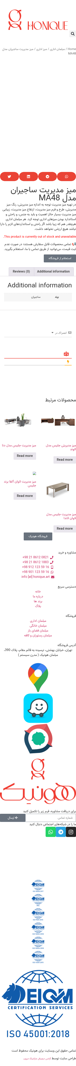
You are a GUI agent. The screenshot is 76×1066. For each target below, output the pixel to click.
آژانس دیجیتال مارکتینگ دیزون (37, 1059)
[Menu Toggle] (38, 7)
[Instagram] (71, 832)
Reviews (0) (21, 271)
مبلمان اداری (57, 49)
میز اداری (41, 49)
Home (72, 49)
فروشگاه (71, 616)
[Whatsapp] (51, 832)
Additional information (53, 271)
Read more (65, 460)
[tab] (53, 271)
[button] (72, 33)
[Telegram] (61, 832)
